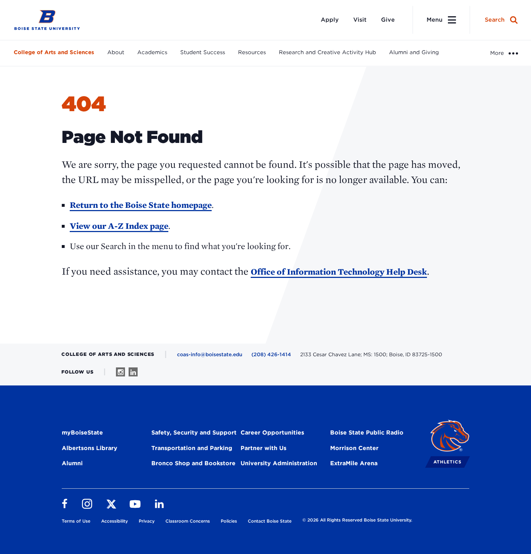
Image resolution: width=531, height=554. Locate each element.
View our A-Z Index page (119, 226)
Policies (229, 521)
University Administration (279, 463)
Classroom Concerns (187, 521)
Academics (152, 52)
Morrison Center (354, 448)
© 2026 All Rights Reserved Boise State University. (357, 520)
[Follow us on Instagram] (120, 371)
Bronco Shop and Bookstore (193, 463)
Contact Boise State (270, 521)
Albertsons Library (89, 448)
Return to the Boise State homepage (141, 205)
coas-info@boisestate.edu (209, 354)
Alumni (72, 463)
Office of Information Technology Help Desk (339, 271)
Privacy (147, 521)
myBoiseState (82, 432)
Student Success (202, 52)
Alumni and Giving (414, 52)
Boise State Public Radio (366, 432)
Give (388, 19)
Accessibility (114, 521)
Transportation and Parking (191, 448)
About (115, 52)
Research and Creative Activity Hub (327, 52)
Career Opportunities (272, 432)
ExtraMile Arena (353, 463)
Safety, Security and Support (194, 432)
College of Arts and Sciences (54, 52)
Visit (360, 19)
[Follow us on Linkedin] (133, 371)
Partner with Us (263, 448)
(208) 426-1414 (271, 354)
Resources (252, 52)
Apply (330, 19)
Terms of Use (76, 521)
